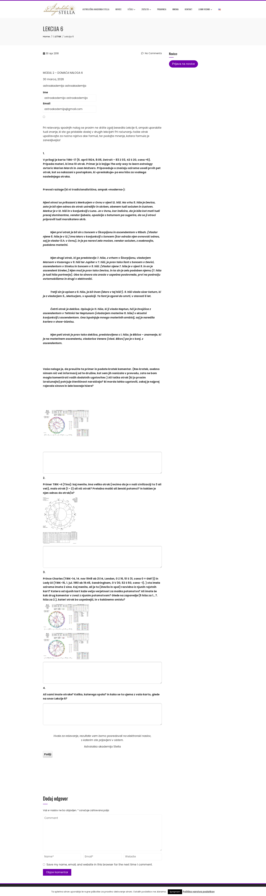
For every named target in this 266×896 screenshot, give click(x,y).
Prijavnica (161, 9)
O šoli (130, 9)
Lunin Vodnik (204, 9)
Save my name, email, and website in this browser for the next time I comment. (99, 864)
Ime (45, 92)
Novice (118, 9)
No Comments (153, 53)
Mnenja (175, 9)
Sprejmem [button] (175, 891)
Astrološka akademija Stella (96, 9)
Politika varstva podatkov (199, 891)
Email (46, 103)
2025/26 (145, 9)
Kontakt (188, 9)
